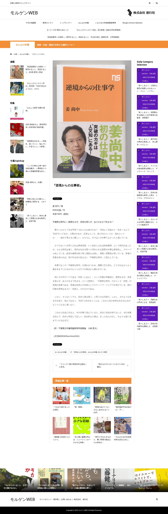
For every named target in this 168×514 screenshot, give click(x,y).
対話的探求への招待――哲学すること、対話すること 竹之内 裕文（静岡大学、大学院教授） (84, 37)
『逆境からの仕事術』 (80, 352)
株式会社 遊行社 (81, 499)
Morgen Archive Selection (132, 23)
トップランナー (66, 23)
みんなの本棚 (83, 23)
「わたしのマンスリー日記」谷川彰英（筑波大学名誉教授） (98, 30)
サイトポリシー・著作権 (49, 499)
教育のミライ (48, 23)
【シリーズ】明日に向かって (57, 30)
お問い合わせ (66, 499)
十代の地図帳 (31, 23)
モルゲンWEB (24, 13)
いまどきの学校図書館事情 (105, 23)
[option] (17, 480)
